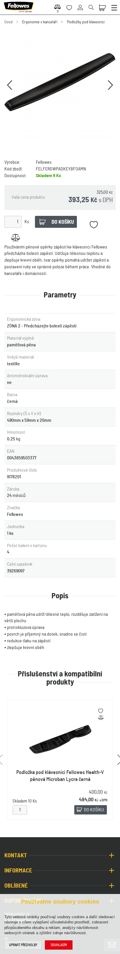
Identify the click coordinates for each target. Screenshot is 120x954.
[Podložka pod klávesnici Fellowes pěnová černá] (60, 85)
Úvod (8, 22)
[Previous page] (9, 85)
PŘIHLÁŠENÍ (82, 4)
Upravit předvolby (23, 945)
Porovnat (15, 237)
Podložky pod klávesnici (86, 22)
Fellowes (44, 162)
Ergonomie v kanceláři (39, 22)
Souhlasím (59, 945)
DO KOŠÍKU (94, 809)
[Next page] (110, 85)
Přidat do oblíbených (94, 224)
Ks (26, 221)
